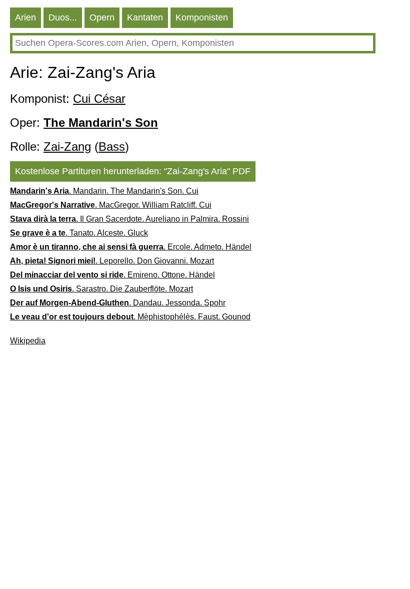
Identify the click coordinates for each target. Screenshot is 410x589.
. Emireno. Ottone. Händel (112, 275)
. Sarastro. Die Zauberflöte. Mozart (101, 289)
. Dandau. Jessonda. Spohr (118, 302)
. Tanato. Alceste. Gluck (79, 233)
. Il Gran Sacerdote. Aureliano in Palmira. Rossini (129, 219)
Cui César (99, 98)
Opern (102, 17)
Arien (25, 17)
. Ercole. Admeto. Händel (131, 247)
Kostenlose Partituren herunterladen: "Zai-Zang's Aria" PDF (132, 171)
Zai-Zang (67, 146)
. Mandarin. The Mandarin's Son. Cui (104, 191)
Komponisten (202, 17)
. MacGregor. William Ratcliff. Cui (111, 205)
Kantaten (145, 17)
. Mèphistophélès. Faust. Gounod (130, 316)
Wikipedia (28, 340)
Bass (111, 146)
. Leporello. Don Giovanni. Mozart (112, 261)
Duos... (62, 17)
